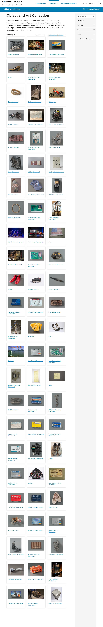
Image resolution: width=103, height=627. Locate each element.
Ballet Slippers (53, 507)
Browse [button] (53, 3)
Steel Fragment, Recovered (54, 218)
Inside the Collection (11, 9)
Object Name (53, 35)
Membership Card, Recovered (13, 312)
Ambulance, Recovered (35, 242)
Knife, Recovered (54, 289)
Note (50, 385)
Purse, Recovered (13, 54)
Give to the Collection (91, 9)
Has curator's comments (85, 39)
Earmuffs (31, 336)
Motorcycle (52, 102)
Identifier (60, 35)
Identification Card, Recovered (34, 78)
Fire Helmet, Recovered (56, 124)
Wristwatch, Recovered (35, 458)
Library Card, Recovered (36, 434)
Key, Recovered (33, 289)
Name (79, 34)
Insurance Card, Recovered (13, 459)
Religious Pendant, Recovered (55, 410)
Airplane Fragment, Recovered (14, 386)
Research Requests (68, 3)
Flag (50, 242)
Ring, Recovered (13, 102)
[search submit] (93, 16)
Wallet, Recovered (13, 124)
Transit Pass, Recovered (56, 54)
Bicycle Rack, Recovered (15, 242)
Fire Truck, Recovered (35, 54)
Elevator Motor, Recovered (33, 604)
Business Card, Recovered (12, 435)
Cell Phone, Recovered (56, 195)
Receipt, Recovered (34, 385)
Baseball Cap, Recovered (36, 195)
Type (78, 30)
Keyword (80, 25)
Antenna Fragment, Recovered (55, 78)
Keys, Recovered (13, 530)
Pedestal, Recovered (55, 603)
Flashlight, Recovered (15, 579)
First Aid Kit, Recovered (35, 579)
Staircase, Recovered (34, 102)
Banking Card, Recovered (32, 410)
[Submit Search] (100, 3)
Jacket (30, 483)
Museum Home (41, 3)
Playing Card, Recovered (56, 172)
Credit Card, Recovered (35, 361)
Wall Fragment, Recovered (53, 580)
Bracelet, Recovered (14, 217)
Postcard (11, 361)
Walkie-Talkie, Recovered (15, 554)
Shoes (10, 77)
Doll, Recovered (13, 195)
